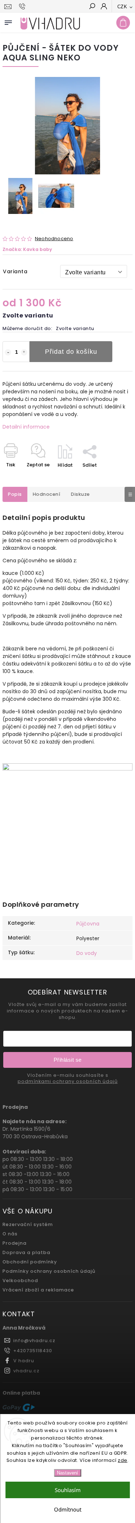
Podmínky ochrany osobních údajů (49, 1271)
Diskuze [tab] (80, 494)
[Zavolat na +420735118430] (23, 6)
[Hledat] (91, 6)
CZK (122, 6)
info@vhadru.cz (34, 1340)
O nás (10, 1234)
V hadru (23, 1361)
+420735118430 (32, 1351)
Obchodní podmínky (30, 1262)
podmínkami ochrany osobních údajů (68, 1081)
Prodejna (15, 1243)
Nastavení (67, 1473)
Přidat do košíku (71, 351)
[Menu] (8, 21)
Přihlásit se (68, 1060)
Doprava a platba (26, 1252)
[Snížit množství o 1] (8, 352)
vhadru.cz (26, 1371)
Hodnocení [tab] (46, 494)
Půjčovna (87, 923)
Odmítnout (67, 1509)
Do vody (86, 953)
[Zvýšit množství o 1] (24, 352)
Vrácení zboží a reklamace (38, 1290)
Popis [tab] (15, 494)
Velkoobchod (20, 1280)
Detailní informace (26, 426)
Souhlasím (68, 1490)
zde (122, 1460)
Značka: (27, 249)
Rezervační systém (28, 1224)
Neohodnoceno (54, 239)
